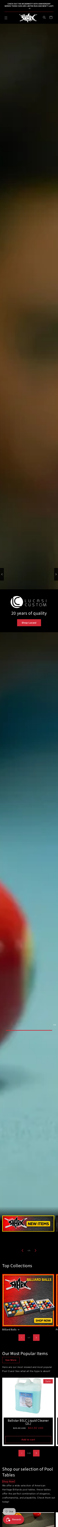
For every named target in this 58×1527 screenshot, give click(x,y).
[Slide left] (22, 1250)
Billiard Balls (9, 1329)
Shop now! (8, 1481)
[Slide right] (35, 1250)
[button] (6, 18)
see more (11, 1360)
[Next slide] (56, 574)
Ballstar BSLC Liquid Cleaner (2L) (28, 1422)
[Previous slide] (2, 574)
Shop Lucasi (29, 622)
